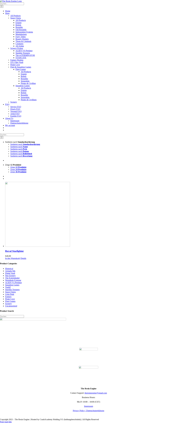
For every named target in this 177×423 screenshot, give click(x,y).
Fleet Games (10, 301)
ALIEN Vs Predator (13, 282)
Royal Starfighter (14, 251)
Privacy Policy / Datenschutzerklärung (88, 411)
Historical (9, 268)
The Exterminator (12, 278)
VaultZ (8, 287)
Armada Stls (10, 271)
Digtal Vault (10, 273)
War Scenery (10, 275)
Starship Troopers (12, 289)
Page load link (6, 422)
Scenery (8, 303)
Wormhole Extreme (13, 280)
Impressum (88, 406)
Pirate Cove (10, 299)
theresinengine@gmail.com (96, 393)
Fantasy (8, 296)
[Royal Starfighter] (91, 214)
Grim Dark (9, 294)
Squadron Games (12, 285)
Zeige (18, 167)
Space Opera (10, 292)
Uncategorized (11, 306)
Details (23, 258)
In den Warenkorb (12, 258)
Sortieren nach (25, 144)
